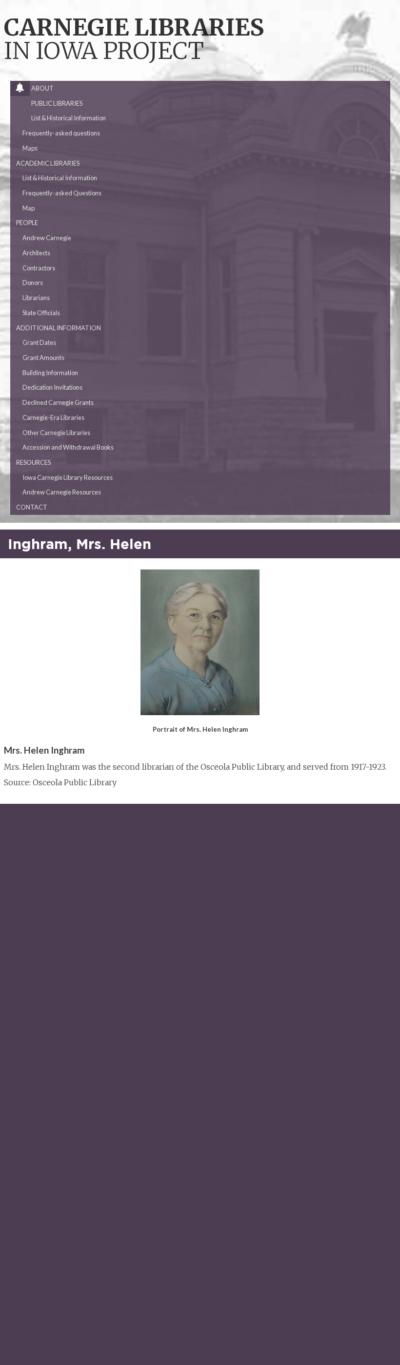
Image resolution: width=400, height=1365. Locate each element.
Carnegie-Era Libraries (53, 417)
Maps (30, 148)
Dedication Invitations (52, 387)
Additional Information (58, 328)
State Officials (41, 313)
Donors (32, 282)
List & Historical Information (68, 118)
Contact (31, 507)
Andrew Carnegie (46, 238)
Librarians (36, 298)
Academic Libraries (48, 163)
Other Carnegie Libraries (56, 432)
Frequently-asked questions (61, 133)
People (27, 223)
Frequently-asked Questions (61, 193)
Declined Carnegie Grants (58, 402)
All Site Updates (22, 90)
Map (28, 208)
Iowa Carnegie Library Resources (67, 477)
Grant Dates (39, 342)
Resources (33, 462)
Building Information (50, 373)
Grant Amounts (43, 357)
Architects (36, 253)
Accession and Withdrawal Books (68, 447)
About (42, 88)
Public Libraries (56, 103)
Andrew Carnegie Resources (61, 492)
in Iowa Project (134, 40)
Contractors (38, 268)
